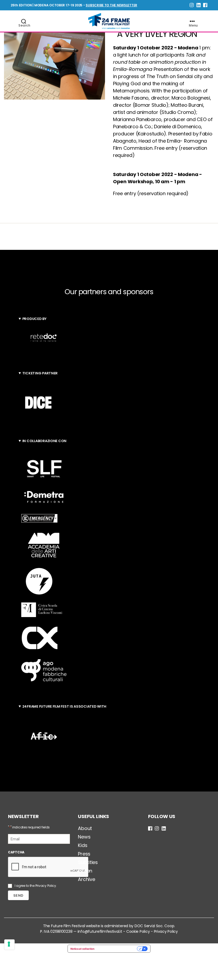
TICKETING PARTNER (40, 373)
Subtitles (88, 862)
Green (85, 870)
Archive (86, 879)
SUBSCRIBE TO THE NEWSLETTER (111, 5)
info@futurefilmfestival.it (100, 931)
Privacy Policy (45, 885)
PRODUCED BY (34, 318)
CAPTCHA (16, 852)
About (85, 828)
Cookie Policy (138, 931)
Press (84, 853)
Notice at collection (82, 948)
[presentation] (48, 867)
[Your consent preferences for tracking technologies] (9, 944)
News (84, 836)
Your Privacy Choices (117, 948)
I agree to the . (36, 885)
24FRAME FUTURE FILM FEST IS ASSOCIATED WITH (64, 706)
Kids (82, 845)
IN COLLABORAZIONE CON (44, 440)
